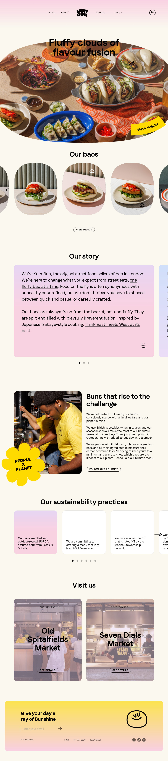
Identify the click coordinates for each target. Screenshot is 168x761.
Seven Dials (95, 740)
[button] (118, 13)
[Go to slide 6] (95, 561)
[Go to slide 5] (90, 561)
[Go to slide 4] (86, 561)
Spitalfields (80, 740)
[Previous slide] (24, 345)
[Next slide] (158, 190)
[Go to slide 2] (84, 363)
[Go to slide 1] (79, 363)
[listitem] (35, 189)
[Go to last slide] (10, 190)
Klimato (120, 444)
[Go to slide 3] (88, 363)
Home (66, 740)
